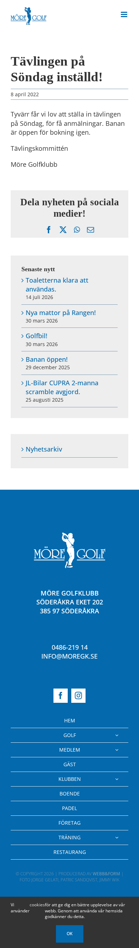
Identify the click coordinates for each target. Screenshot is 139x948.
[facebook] (60, 696)
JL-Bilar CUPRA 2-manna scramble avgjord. (62, 387)
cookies (37, 905)
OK (70, 934)
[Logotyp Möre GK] (69, 535)
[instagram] (78, 696)
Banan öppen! (47, 359)
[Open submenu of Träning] (116, 837)
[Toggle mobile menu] (124, 14)
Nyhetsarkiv (44, 449)
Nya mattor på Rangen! (61, 312)
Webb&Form (106, 874)
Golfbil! (36, 335)
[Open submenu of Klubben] (116, 779)
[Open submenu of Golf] (116, 735)
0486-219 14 (70, 647)
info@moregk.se (69, 656)
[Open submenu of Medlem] (116, 750)
